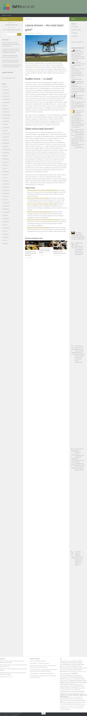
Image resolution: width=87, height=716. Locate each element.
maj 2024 (5, 105)
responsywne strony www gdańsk (74, 697)
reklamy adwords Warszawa (73, 696)
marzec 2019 (6, 196)
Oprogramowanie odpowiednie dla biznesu (38, 227)
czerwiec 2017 (6, 228)
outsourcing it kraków (78, 684)
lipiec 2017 (5, 224)
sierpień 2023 (6, 121)
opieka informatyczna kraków (73, 683)
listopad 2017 (6, 221)
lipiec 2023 (5, 124)
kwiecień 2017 (6, 234)
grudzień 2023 (6, 108)
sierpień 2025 (6, 93)
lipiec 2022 (5, 155)
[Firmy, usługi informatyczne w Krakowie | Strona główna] (19, 7)
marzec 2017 (6, 237)
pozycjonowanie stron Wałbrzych (69, 688)
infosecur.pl (31, 33)
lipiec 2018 (5, 215)
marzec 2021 (6, 174)
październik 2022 (7, 149)
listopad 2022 (6, 146)
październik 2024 (7, 99)
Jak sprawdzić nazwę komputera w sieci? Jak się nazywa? (30, 253)
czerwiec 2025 (6, 96)
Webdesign (75, 36)
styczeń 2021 (6, 180)
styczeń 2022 (6, 159)
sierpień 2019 (6, 190)
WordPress (6, 715)
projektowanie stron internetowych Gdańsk (72, 691)
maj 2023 (5, 130)
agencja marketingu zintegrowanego (75, 664)
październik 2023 (7, 115)
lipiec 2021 (5, 165)
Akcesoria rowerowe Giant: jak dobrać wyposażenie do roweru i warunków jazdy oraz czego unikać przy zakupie (11, 50)
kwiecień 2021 (6, 171)
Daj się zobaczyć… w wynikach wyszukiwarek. (39, 663)
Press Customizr (15, 715)
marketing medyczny (67, 673)
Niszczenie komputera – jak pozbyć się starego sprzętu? (45, 250)
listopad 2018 (6, 209)
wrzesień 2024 (6, 102)
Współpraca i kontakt (7, 15)
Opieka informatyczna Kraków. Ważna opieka (39, 212)
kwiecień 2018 (6, 218)
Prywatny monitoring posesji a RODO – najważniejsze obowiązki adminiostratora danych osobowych (77, 114)
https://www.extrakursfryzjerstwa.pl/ (38, 661)
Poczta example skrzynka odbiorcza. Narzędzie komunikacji (42, 190)
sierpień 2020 (6, 184)
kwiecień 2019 (6, 193)
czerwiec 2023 (6, 127)
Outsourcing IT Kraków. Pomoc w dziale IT (38, 198)
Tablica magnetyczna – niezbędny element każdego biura (77, 83)
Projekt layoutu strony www (6, 676)
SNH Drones (33, 69)
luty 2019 (5, 199)
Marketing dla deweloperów (71, 671)
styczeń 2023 (6, 140)
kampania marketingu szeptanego (75, 668)
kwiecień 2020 (6, 187)
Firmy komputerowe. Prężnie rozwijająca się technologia (42, 204)
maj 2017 (5, 231)
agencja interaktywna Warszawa (66, 661)
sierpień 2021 (6, 162)
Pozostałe (75, 33)
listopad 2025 (6, 90)
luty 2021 (5, 177)
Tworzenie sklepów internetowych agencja (70, 704)
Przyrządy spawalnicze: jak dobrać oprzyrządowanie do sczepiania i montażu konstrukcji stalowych (11, 44)
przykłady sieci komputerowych (66, 693)
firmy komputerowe (73, 666)
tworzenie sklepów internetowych (78, 702)
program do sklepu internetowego (73, 689)
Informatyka (28, 19)
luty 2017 (5, 240)
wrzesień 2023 (6, 118)
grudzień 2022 (6, 143)
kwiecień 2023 (6, 133)
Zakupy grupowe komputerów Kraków (71, 707)
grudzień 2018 (6, 206)
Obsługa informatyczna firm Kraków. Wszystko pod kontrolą (43, 219)
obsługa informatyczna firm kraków (73, 681)
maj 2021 (5, 168)
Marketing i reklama (77, 29)
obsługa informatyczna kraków (73, 682)
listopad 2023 (6, 111)
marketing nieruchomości (69, 674)
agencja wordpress (63, 666)
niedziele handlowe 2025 (76, 79)
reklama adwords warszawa (78, 693)
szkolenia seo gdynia (68, 702)
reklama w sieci (66, 695)
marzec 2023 (6, 137)
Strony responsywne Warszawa (72, 700)
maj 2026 (5, 86)
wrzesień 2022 (6, 152)
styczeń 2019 (6, 202)
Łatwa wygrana (78, 232)
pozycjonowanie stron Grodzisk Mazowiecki (72, 686)
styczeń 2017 (6, 243)
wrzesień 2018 (6, 212)
